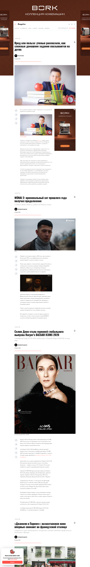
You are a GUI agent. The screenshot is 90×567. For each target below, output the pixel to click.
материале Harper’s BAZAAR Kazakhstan (35, 456)
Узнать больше (14, 559)
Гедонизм (40, 28)
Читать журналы (72, 28)
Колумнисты (23, 28)
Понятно (12, 562)
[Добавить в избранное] (75, 42)
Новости (16, 28)
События (34, 28)
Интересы (47, 28)
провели (39, 140)
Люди (29, 28)
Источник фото (23, 136)
